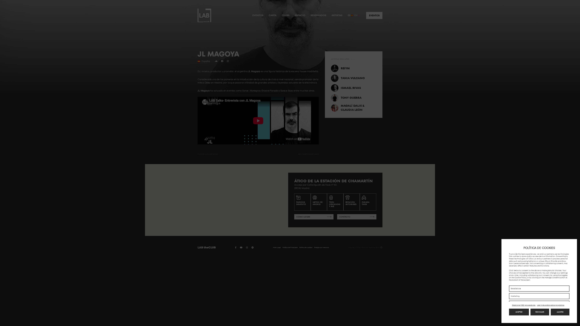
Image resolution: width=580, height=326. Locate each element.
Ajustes (560, 312)
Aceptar (519, 312)
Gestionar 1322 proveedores (523, 305)
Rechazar (539, 312)
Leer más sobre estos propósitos (550, 305)
